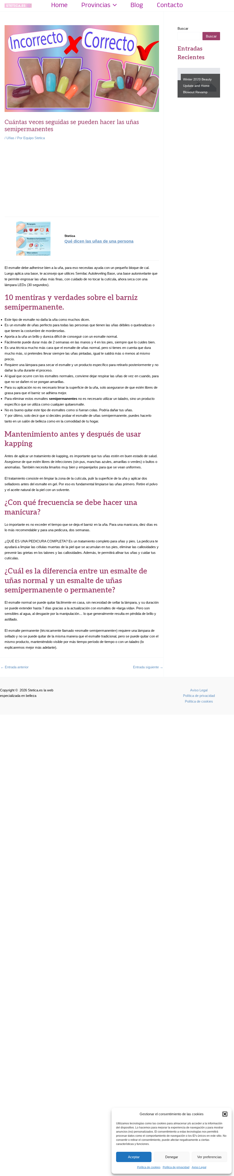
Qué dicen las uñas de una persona (98, 241)
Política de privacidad (176, 1167)
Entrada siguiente (148, 667)
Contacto (170, 5)
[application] (113, 5)
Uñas (10, 138)
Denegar (171, 1157)
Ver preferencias (209, 1157)
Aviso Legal (199, 1167)
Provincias (95, 5)
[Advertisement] (82, 179)
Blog (136, 5)
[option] (199, 83)
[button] (225, 1114)
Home (59, 5)
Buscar (183, 28)
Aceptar (134, 1157)
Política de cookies (148, 1167)
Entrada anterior (14, 667)
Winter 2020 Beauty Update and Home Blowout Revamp (194, 85)
